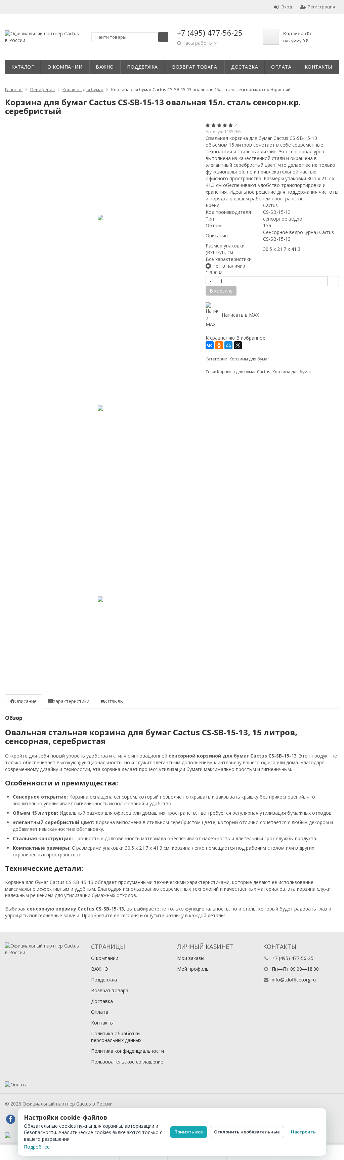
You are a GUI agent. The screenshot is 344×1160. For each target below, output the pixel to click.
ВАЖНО (105, 67)
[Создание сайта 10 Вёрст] (7, 1134)
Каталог (22, 67)
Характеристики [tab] (71, 701)
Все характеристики (229, 259)
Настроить (303, 1132)
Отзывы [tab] (114, 701)
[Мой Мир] (228, 345)
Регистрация (321, 7)
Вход (287, 7)
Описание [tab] (25, 701)
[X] (238, 345)
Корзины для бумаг (249, 359)
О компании (64, 67)
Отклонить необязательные (247, 1132)
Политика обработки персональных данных (116, 1036)
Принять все (188, 1132)
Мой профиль (193, 969)
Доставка (244, 67)
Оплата (281, 67)
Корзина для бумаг (291, 372)
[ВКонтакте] (210, 345)
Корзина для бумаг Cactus (243, 372)
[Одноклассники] (219, 345)
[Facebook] (10, 1119)
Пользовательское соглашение (127, 1061)
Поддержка (142, 67)
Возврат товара (194, 67)
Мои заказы (190, 958)
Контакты (318, 67)
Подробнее (37, 1147)
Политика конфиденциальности (127, 1051)
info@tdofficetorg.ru (294, 979)
